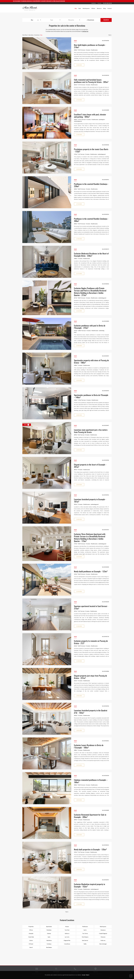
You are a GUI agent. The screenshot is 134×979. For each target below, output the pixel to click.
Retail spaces (86, 8)
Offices (93, 8)
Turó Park (67, 930)
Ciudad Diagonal (103, 933)
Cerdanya (49, 944)
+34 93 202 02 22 (107, 3)
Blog (104, 8)
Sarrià (85, 930)
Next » (110, 35)
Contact (109, 8)
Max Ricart (25, 35)
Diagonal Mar (67, 940)
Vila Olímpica (85, 937)
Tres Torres (85, 933)
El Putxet (31, 944)
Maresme (103, 937)
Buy (76, 8)
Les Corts (67, 937)
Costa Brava (67, 944)
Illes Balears (49, 947)
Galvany (49, 933)
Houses (67, 926)
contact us (85, 31)
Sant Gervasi (85, 940)
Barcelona (31, 35)
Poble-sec (103, 940)
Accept (83, 974)
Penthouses (85, 926)
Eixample (31, 933)
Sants (49, 937)
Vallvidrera (49, 940)
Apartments (49, 926)
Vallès (85, 944)
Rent (80, 8)
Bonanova (103, 930)
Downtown (37, 35)
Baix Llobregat (103, 944)
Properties (31, 926)
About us (99, 8)
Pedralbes (49, 930)
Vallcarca (67, 933)
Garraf (31, 947)
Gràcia (31, 940)
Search (106, 20)
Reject (87, 974)
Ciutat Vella (31, 937)
